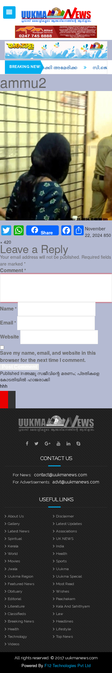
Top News (64, 636)
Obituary (15, 591)
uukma (62, 569)
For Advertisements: (31, 482)
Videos (13, 644)
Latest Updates (69, 524)
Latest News (18, 531)
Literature (16, 606)
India (60, 546)
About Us (16, 516)
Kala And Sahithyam (73, 606)
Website (9, 336)
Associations (66, 531)
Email (8, 322)
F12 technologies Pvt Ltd (67, 665)
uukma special (69, 576)
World (13, 553)
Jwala (12, 569)
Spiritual (15, 538)
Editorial (14, 599)
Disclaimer (65, 516)
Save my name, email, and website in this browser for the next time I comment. (48, 356)
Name (8, 308)
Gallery (14, 524)
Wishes (62, 591)
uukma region (20, 576)
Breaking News (21, 621)
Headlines (64, 621)
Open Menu (9, 12)
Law (59, 614)
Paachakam (65, 599)
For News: (22, 475)
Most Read (65, 584)
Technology (17, 636)
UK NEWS (64, 538)
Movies (14, 561)
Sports (61, 561)
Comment (13, 270)
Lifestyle (63, 629)
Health (61, 553)
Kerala (13, 546)
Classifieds (17, 614)
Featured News (21, 584)
